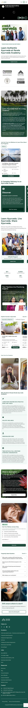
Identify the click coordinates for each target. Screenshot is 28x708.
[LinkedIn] (4, 626)
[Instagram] (9, 626)
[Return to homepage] (6, 620)
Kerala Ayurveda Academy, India (7, 657)
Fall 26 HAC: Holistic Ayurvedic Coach (9, 337)
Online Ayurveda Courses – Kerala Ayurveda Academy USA (13, 633)
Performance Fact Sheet (6, 644)
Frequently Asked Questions (7, 635)
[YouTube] (6, 626)
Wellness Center (4, 682)
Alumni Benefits (4, 675)
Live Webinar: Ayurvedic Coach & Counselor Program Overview (10, 164)
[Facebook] (1, 626)
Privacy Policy (5, 701)
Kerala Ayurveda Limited (6, 660)
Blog (2, 670)
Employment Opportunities (6, 637)
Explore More (13, 261)
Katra (2, 662)
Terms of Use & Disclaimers (14, 701)
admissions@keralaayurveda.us (9, 695)
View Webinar (11, 176)
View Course (15, 347)
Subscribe (14, 545)
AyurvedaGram (4, 653)
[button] (26, 2)
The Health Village (4, 655)
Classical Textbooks (5, 677)
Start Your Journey (13, 209)
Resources (3, 668)
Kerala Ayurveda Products (6, 680)
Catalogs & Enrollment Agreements (8, 642)
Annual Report (4, 647)
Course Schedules (5, 673)
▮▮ (22, 17)
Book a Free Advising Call (14, 611)
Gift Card (3, 640)
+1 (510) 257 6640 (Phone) (8, 688)
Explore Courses (14, 61)
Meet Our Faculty (14, 303)
